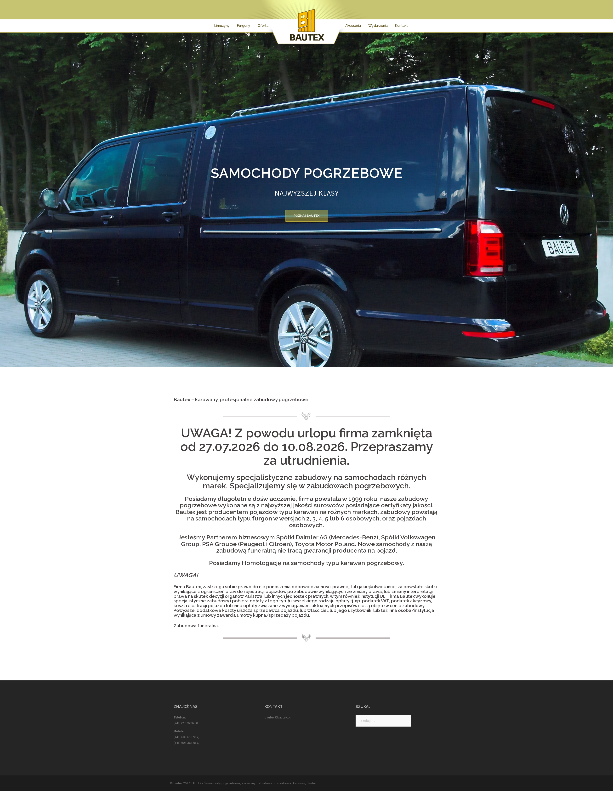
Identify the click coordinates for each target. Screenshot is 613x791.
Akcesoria (353, 26)
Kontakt (401, 26)
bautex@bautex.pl (277, 717)
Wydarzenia (378, 26)
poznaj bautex (306, 215)
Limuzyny (222, 26)
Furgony (243, 26)
